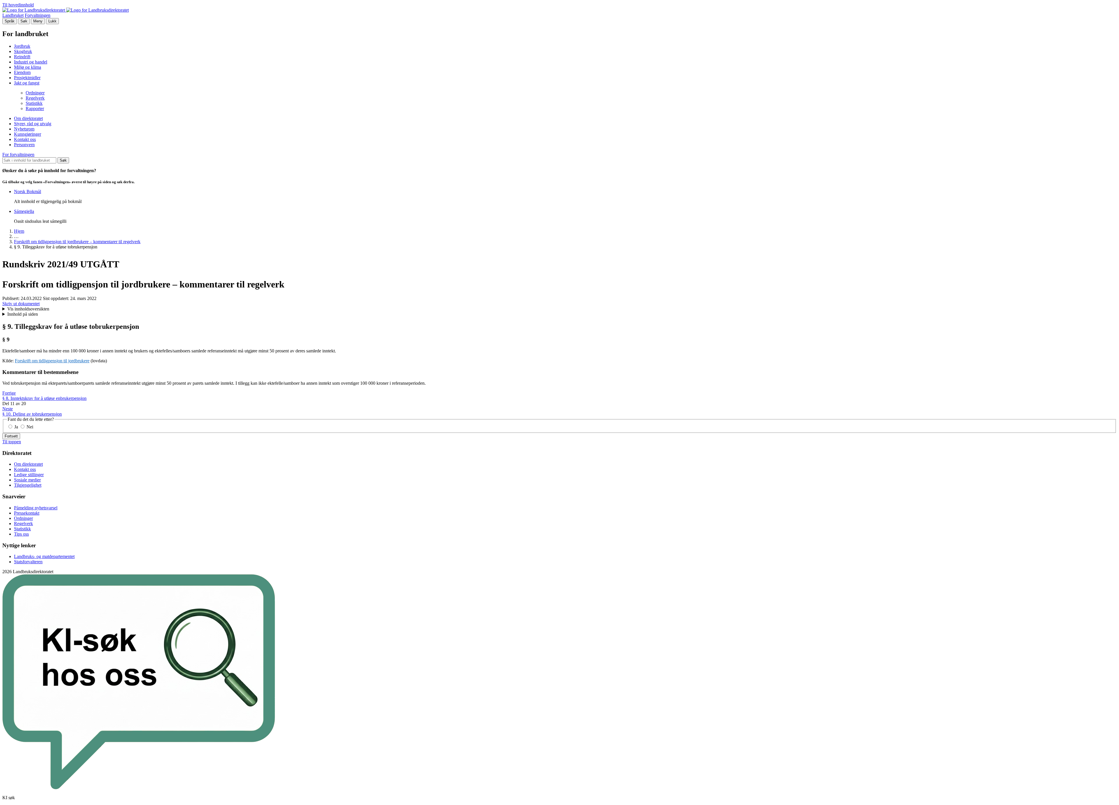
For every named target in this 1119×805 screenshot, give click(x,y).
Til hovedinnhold (18, 4)
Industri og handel (30, 61)
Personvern (24, 144)
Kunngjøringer (27, 134)
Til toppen (11, 441)
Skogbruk (23, 51)
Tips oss (21, 534)
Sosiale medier (27, 479)
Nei (29, 426)
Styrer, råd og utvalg (32, 123)
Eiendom (22, 72)
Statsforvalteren (28, 561)
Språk (10, 21)
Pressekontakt (26, 513)
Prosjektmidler (27, 77)
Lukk (52, 21)
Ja (16, 426)
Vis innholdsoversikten (28, 308)
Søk (23, 21)
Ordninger (35, 92)
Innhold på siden (22, 314)
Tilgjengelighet (27, 485)
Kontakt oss (25, 139)
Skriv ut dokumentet (21, 303)
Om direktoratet (28, 118)
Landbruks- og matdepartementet (44, 556)
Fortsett (11, 436)
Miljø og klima (27, 67)
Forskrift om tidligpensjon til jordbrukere (52, 360)
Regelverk (35, 98)
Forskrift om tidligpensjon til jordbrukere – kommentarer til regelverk (77, 241)
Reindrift (22, 56)
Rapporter (35, 108)
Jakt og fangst (26, 82)
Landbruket (13, 15)
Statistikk (34, 103)
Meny (38, 21)
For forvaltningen (18, 154)
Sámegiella (24, 211)
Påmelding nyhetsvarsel (35, 507)
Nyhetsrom (24, 128)
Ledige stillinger (29, 474)
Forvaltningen (37, 15)
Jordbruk (22, 46)
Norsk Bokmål (27, 191)
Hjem (19, 231)
